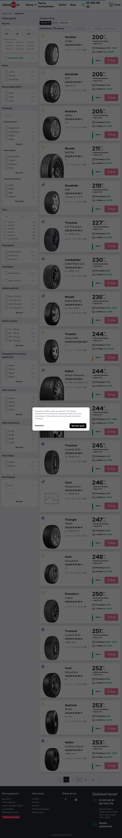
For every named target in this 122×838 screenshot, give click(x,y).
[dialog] (61, 419)
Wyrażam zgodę (77, 426)
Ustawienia (39, 425)
